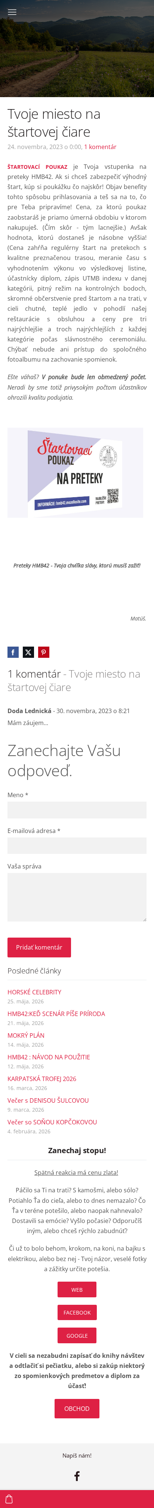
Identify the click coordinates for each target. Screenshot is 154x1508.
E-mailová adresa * (34, 831)
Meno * (17, 795)
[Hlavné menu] (12, 12)
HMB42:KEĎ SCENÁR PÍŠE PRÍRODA (56, 1014)
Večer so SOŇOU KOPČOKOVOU (52, 1122)
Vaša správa (24, 866)
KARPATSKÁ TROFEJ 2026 (41, 1079)
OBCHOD (77, 1409)
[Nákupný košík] (9, 1499)
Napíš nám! (77, 1455)
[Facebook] (77, 1476)
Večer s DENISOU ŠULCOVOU (48, 1100)
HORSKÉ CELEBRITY (34, 992)
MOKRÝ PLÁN (25, 1035)
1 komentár (100, 147)
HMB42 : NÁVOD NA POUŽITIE (48, 1057)
